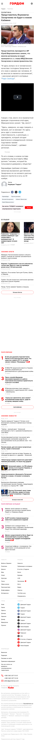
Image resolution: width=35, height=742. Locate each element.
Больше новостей (17, 499)
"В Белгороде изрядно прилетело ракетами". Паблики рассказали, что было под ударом (17, 460)
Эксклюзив (21, 581)
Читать (29, 207)
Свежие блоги (7, 252)
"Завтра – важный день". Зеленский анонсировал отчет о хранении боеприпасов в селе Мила (16, 430)
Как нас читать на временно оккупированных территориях (6, 667)
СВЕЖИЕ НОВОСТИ (8, 416)
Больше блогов (17, 292)
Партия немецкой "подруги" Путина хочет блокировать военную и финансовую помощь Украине (16, 422)
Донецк (3, 613)
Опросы (20, 590)
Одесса (3, 610)
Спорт (3, 575)
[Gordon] (17, 3)
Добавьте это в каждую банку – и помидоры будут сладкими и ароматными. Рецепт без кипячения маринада (19, 527)
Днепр (3, 619)
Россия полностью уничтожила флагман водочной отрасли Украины (17, 280)
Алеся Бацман (24, 626)
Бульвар (5, 220)
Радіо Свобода (8, 79)
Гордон (3, 8)
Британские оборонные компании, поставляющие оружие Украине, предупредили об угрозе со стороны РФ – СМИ (17, 484)
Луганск (3, 625)
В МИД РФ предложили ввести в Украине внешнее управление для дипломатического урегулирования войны (19, 369)
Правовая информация (8, 661)
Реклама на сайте (6, 658)
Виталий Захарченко (7, 199)
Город (3, 600)
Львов (3, 607)
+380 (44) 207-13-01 (11, 675)
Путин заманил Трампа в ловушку (15, 287)
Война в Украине (6, 563)
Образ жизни (5, 584)
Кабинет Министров (21, 199)
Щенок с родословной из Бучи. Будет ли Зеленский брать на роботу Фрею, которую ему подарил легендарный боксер (19, 537)
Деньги (3, 569)
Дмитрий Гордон (25, 604)
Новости (3, 559)
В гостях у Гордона (23, 569)
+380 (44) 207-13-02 (11, 678)
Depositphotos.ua (28, 703)
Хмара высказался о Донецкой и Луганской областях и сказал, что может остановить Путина (16, 475)
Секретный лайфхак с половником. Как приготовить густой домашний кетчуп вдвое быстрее (18, 547)
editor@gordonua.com (11, 681)
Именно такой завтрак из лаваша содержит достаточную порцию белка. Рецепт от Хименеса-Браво (18, 510)
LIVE (19, 578)
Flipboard (23, 633)
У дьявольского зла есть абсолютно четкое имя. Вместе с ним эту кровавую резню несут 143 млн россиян (17, 265)
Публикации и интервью (25, 566)
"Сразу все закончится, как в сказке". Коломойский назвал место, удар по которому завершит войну (18, 399)
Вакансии (4, 652)
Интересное (4, 593)
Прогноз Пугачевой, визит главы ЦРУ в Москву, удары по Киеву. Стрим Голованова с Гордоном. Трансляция (16, 493)
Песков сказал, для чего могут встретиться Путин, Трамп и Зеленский (16, 448)
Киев (2, 604)
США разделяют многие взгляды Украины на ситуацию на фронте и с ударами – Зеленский (16, 454)
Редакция (4, 655)
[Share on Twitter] (16, 192)
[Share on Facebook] (12, 192)
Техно (3, 581)
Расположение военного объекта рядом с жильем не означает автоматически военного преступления (16, 256)
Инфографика (5, 590)
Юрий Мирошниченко (8, 202)
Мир (2, 572)
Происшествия (5, 587)
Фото (19, 584)
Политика (10, 8)
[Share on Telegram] (20, 192)
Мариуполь (4, 622)
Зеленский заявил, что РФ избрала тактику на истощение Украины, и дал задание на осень (20, 467)
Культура (4, 578)
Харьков (3, 616)
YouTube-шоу (22, 593)
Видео (19, 587)
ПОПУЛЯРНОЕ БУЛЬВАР (10, 504)
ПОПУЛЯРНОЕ (6, 352)
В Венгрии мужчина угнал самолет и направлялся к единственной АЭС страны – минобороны (19, 390)
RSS (21, 636)
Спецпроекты (22, 596)
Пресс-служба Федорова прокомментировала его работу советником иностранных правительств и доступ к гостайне (19, 379)
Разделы (20, 559)
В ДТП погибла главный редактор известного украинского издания (16, 519)
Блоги (19, 572)
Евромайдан (5, 196)
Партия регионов (15, 196)
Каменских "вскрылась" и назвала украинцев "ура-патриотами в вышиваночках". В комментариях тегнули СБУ (10, 238)
